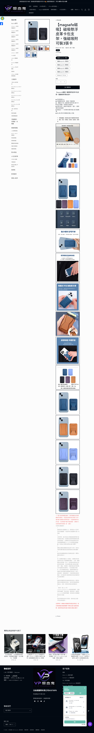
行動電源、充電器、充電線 (14, 121)
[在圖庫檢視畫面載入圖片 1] (27, 48)
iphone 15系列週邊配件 (14, 36)
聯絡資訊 (43, 729)
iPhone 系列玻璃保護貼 (14, 75)
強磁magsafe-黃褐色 (63, 64)
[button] (43, 6)
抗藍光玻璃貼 (14, 146)
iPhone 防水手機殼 (14, 68)
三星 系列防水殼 (14, 109)
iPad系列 (13, 55)
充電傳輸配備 (14, 115)
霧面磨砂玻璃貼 (14, 143)
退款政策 (32, 729)
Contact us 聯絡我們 (68, 677)
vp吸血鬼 (14, 676)
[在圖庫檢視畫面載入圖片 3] (40, 48)
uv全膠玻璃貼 (14, 130)
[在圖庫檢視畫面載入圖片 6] (34, 55)
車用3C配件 (14, 178)
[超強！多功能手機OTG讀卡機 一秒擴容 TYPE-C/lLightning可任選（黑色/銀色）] (58, 643)
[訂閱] (30, 710)
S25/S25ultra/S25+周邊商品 (15, 87)
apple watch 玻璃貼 (14, 134)
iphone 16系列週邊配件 (14, 31)
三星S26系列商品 (14, 83)
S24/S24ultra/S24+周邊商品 (15, 92)
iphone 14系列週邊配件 (14, 40)
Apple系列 (14, 23)
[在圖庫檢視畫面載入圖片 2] (34, 48)
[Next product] (89, 647)
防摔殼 (12, 71)
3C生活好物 (14, 156)
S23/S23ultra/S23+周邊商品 (15, 96)
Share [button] (58, 616)
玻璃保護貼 (14, 128)
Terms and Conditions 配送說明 (71, 683)
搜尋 (64, 672)
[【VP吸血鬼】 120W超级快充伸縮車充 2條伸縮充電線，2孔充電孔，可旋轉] (13, 643)
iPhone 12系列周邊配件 (14, 49)
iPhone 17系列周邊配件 (14, 27)
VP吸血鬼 (10, 729)
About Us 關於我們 (68, 675)
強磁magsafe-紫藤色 (63, 68)
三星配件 (14, 79)
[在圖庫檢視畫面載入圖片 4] (47, 48)
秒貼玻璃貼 (13, 137)
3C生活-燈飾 (14, 159)
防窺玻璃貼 (13, 140)
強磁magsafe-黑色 (62, 58)
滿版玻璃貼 (13, 148)
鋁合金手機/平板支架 (14, 165)
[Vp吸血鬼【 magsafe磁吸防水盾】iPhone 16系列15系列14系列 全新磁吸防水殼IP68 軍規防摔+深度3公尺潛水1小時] (35, 643)
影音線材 (14, 174)
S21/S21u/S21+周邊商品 (15, 105)
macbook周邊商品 (14, 63)
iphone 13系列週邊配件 (14, 44)
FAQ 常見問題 (66, 680)
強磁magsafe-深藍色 (63, 71)
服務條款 (37, 729)
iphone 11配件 (14, 52)
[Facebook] (1, 23)
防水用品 (14, 152)
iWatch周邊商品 (14, 59)
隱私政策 (26, 729)
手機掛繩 (13, 162)
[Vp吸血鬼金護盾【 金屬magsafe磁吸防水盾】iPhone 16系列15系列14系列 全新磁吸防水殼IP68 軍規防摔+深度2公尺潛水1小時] (80, 643)
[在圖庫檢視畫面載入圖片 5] (27, 55)
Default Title (61, 75)
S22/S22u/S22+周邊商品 (15, 100)
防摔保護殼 (13, 113)
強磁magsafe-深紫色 (63, 61)
